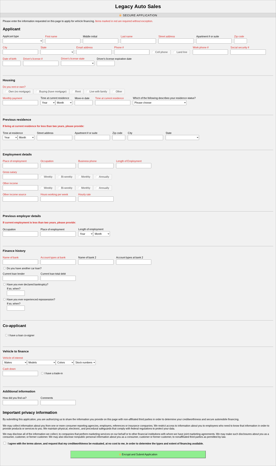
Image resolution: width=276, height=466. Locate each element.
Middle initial (90, 36)
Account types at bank (53, 257)
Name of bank (11, 257)
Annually (104, 176)
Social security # (239, 47)
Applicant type (11, 36)
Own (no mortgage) (19, 91)
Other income (10, 183)
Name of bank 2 (87, 257)
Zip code (239, 36)
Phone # (119, 47)
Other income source (14, 194)
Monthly (85, 176)
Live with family (98, 91)
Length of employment (90, 229)
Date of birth (9, 58)
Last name (127, 36)
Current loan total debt (53, 273)
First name (51, 36)
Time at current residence (55, 98)
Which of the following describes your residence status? (164, 98)
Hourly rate (84, 194)
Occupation (47, 161)
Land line (182, 52)
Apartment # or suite (207, 36)
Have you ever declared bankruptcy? (27, 284)
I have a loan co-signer (21, 335)
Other (119, 91)
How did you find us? (15, 398)
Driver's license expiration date (114, 58)
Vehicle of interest (13, 358)
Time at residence (13, 133)
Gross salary (10, 172)
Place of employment (15, 161)
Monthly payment (12, 98)
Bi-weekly (66, 176)
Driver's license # (33, 58)
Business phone (87, 161)
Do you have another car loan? (24, 268)
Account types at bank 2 (129, 257)
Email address (84, 47)
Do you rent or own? (14, 87)
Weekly (48, 176)
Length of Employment (129, 161)
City (5, 47)
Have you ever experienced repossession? (31, 299)
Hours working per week (54, 194)
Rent (78, 91)
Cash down (9, 369)
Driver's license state (72, 58)
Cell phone (161, 52)
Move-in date (82, 98)
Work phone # (201, 47)
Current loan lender (14, 273)
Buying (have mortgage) (52, 91)
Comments (47, 398)
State (43, 47)
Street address (166, 36)
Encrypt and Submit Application (139, 454)
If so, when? (13, 288)
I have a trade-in (54, 373)
